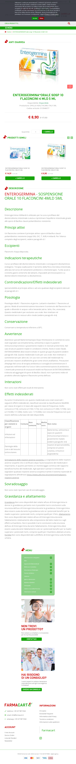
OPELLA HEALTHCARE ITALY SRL (43, 105)
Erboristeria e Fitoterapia (31, 570)
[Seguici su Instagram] (40, 738)
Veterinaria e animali (30, 592)
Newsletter (8, 741)
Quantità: (26, 132)
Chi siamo (42, 711)
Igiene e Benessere (29, 579)
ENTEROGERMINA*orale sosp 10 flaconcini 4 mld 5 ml (30, 32)
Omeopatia (27, 585)
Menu (9, 28)
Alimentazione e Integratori (31, 557)
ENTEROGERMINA (20, 194)
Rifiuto (41, 18)
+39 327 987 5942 (20, 719)
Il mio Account (9, 733)
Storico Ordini (9, 735)
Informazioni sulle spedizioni (49, 722)
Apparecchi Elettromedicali (31, 564)
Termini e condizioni (46, 719)
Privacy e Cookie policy (51, 14)
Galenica (26, 576)
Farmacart (48, 730)
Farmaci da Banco (29, 573)
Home (9, 32)
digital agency (54, 754)
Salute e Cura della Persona (32, 589)
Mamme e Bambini (29, 582)
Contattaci (32, 639)
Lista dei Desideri (10, 738)
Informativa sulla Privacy (47, 716)
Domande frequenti (46, 714)
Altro (25, 561)
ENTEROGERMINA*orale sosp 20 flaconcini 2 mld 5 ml (17, 169)
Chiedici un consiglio (32, 689)
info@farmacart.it (17, 715)
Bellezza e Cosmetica (30, 567)
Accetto (35, 18)
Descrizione (16, 188)
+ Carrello (48, 132)
